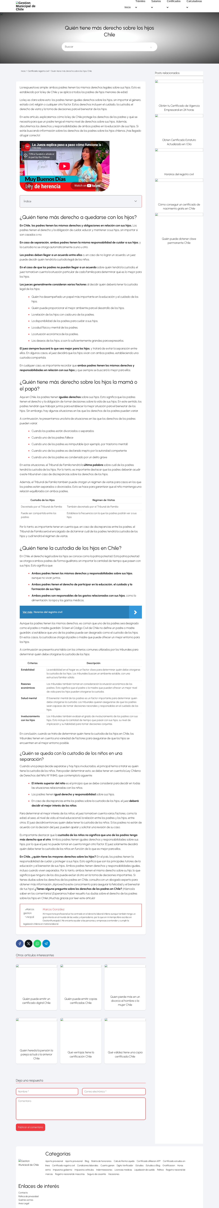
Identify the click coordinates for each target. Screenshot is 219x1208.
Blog (87, 1161)
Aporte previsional (54, 1161)
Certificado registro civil (63, 1165)
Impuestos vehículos (84, 1169)
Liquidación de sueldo (144, 1169)
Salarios (156, 1)
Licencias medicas (123, 1169)
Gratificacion (169, 1165)
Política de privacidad (28, 1196)
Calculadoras (194, 1)
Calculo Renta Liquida (124, 1161)
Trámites (140, 1)
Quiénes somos (25, 1200)
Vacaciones (113, 1174)
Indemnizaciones (104, 1169)
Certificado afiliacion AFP (148, 1161)
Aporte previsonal (73, 1161)
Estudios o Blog (153, 1165)
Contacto (23, 1192)
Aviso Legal (23, 1203)
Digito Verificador (125, 1165)
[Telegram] (46, 943)
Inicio (128, 7)
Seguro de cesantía (96, 1174)
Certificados (174, 1)
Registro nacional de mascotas (70, 1174)
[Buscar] (151, 45)
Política (160, 1169)
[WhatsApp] (37, 943)
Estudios (139, 1165)
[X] (28, 943)
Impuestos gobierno (62, 1169)
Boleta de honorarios (101, 1161)
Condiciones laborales (87, 1165)
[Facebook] (20, 943)
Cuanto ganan (107, 1165)
